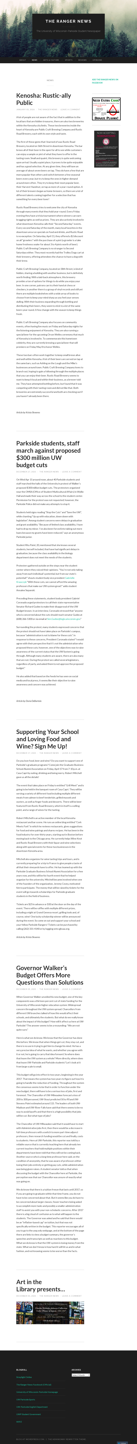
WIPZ (19, 1421)
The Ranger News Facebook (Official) (33, 1384)
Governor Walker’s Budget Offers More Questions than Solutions (49, 975)
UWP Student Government (28, 1414)
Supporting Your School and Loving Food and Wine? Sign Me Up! (47, 739)
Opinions (97, 60)
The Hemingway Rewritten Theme (67, 1439)
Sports (69, 60)
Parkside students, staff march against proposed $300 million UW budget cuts (48, 454)
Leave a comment (70, 109)
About (22, 60)
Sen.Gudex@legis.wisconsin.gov (63, 618)
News (34, 60)
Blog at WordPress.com (30, 1439)
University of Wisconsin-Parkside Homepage (37, 1392)
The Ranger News (68, 21)
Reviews (82, 60)
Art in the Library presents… (40, 1285)
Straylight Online (24, 1377)
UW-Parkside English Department (32, 1407)
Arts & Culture (51, 60)
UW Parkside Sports (25, 1399)
